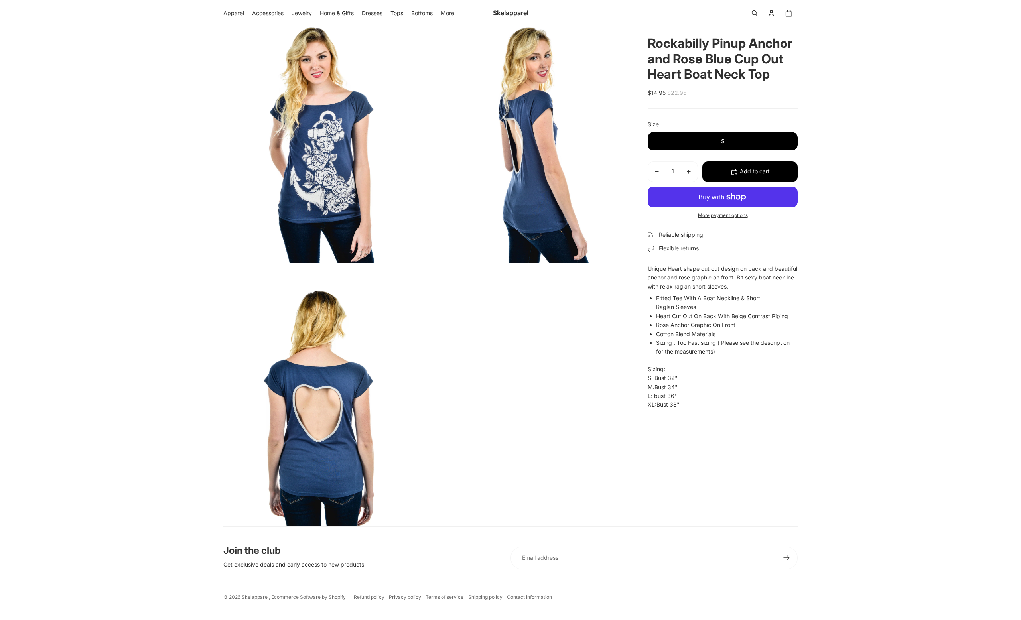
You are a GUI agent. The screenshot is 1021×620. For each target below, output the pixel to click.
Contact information (529, 597)
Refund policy (369, 597)
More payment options (723, 215)
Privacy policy (405, 597)
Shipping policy (485, 597)
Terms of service (444, 597)
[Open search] (754, 13)
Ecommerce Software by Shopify (308, 597)
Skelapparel (255, 597)
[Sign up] (786, 557)
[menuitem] (447, 13)
